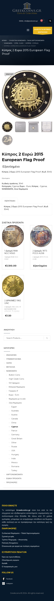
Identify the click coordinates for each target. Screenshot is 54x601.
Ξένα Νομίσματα (21, 189)
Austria (14, 415)
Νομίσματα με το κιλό (17, 399)
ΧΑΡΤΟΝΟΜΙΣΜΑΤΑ (14, 474)
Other (13, 442)
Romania (15, 466)
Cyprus (15, 186)
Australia (15, 411)
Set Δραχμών (14, 383)
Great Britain (16, 438)
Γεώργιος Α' (13, 391)
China (13, 423)
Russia (14, 446)
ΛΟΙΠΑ (9, 363)
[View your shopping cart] (43, 21)
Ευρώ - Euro (25, 186)
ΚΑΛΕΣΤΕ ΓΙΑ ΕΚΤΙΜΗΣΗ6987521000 (42, 30)
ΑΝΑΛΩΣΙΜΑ (11, 355)
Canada (14, 419)
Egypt (14, 407)
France (14, 431)
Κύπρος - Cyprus (39, 186)
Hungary (15, 454)
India (13, 458)
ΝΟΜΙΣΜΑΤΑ (7, 189)
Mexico (14, 462)
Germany (15, 435)
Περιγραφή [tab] (10, 201)
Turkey (14, 470)
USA (13, 450)
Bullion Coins (14, 375)
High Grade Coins (16, 379)
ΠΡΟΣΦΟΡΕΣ (11, 482)
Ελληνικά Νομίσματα (17, 387)
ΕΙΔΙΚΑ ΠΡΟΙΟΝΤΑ (13, 478)
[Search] (47, 338)
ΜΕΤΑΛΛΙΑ (10, 367)
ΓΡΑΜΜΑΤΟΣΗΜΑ (13, 359)
